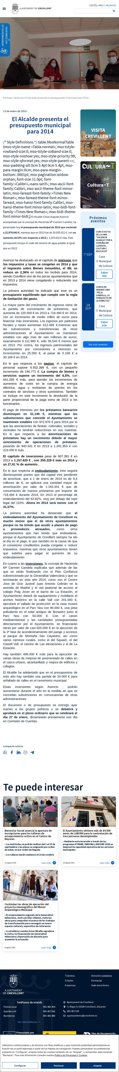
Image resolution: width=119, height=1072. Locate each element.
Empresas (70, 985)
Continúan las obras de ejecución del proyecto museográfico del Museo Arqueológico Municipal (27, 907)
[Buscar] (114, 11)
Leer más (46, 862)
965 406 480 (49, 1015)
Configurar (20, 1065)
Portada (7, 97)
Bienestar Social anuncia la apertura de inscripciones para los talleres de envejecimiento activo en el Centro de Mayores (28, 835)
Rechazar (59, 1065)
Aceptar (97, 1065)
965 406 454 (49, 1006)
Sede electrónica (100, 985)
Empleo (69, 980)
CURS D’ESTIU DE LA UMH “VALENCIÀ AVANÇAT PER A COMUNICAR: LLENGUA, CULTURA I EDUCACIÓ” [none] (104, 241)
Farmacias (96, 980)
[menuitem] (76, 975)
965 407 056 (49, 1011)
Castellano (96, 5)
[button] (4, 8)
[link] (31, 8)
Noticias (18, 97)
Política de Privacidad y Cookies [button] (71, 1055)
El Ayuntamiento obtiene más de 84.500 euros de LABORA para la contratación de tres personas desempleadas (87, 833)
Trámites (70, 975)
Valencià (111, 5)
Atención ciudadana (101, 975)
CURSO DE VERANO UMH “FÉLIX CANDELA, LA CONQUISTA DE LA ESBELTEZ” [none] (104, 293)
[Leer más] (54, 862)
